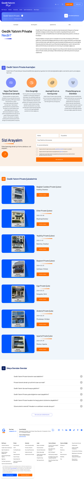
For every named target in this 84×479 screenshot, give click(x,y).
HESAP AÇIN (69, 4)
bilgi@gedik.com (12, 431)
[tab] (15, 24)
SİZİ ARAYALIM (59, 159)
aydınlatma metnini (59, 149)
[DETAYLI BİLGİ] (43, 196)
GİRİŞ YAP (78, 4)
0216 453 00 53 (22, 436)
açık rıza (61, 151)
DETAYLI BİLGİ (42, 194)
